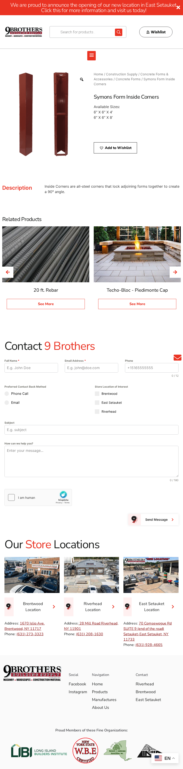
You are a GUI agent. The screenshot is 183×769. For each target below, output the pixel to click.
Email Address (75, 360)
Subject (9, 422)
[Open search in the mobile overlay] (88, 32)
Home (98, 74)
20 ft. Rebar (45, 290)
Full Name (11, 360)
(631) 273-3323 (30, 634)
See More (46, 304)
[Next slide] (175, 272)
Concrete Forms (128, 79)
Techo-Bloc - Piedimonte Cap (137, 290)
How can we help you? (18, 443)
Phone (129, 360)
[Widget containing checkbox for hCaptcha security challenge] (38, 497)
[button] (91, 55)
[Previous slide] (7, 272)
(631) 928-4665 (148, 644)
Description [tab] (17, 188)
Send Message (156, 519)
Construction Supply (121, 74)
